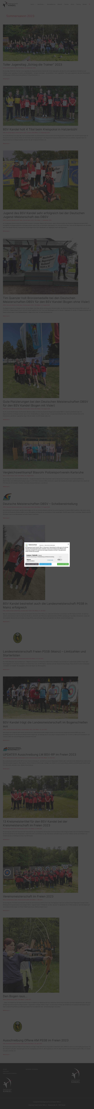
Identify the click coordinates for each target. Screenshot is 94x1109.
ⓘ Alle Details (50, 560)
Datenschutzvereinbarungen (50, 545)
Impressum (41, 545)
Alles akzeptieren (63, 564)
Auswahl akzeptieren (32, 564)
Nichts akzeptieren (45, 564)
